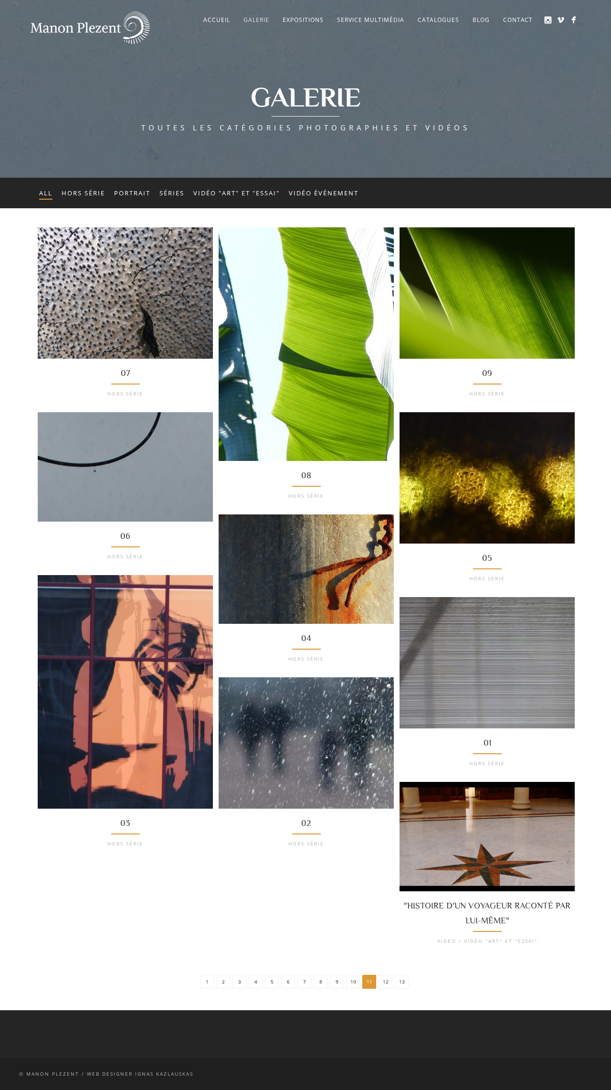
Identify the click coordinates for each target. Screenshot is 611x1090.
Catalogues (438, 20)
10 (353, 981)
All (46, 193)
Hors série (83, 193)
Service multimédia (370, 20)
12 (386, 981)
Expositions (303, 20)
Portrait (132, 193)
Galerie (256, 20)
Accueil (216, 20)
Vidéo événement (323, 193)
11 (369, 981)
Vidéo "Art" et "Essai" (236, 193)
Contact (518, 20)
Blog (481, 20)
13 (402, 981)
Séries (171, 193)
